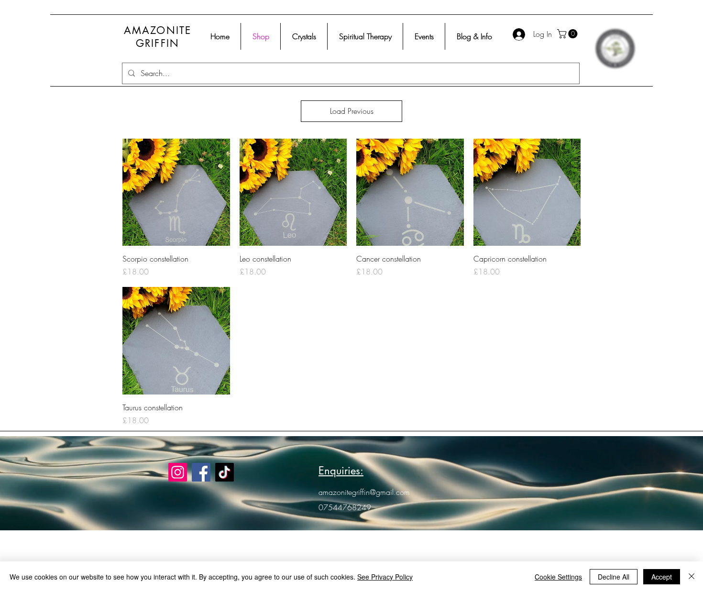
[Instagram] (177, 472)
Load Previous (351, 111)
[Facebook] (201, 472)
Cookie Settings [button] (558, 576)
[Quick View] (176, 192)
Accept (661, 576)
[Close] (691, 576)
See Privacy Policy (385, 576)
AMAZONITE (157, 30)
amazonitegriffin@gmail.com (364, 492)
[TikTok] (224, 472)
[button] (568, 33)
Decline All (613, 576)
